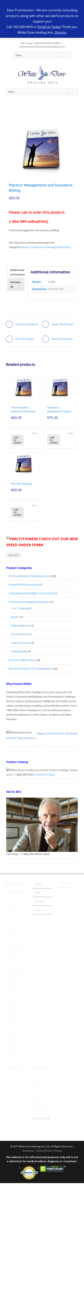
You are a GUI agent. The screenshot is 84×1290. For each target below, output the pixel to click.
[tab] (18, 272)
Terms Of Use (44, 1150)
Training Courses (20, 643)
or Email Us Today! (44, 774)
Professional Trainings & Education (51, 247)
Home (37, 884)
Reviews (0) (15, 284)
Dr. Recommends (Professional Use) (29, 576)
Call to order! (17, 440)
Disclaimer (28, 1150)
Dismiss (60, 32)
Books (25, 247)
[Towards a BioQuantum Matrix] (60, 387)
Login (37, 910)
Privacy (58, 1150)
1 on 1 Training (19, 608)
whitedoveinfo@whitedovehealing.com (42, 46)
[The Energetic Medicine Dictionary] (24, 387)
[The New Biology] (24, 463)
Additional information (18, 272)
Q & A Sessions (19, 634)
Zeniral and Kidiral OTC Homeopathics (31, 668)
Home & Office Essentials (23, 584)
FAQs (37, 892)
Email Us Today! (41, 1118)
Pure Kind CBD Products (23, 660)
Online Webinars (20, 625)
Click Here (13, 554)
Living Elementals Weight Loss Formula (31, 593)
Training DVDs (19, 651)
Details (34, 433)
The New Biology (21, 483)
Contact (38, 901)
